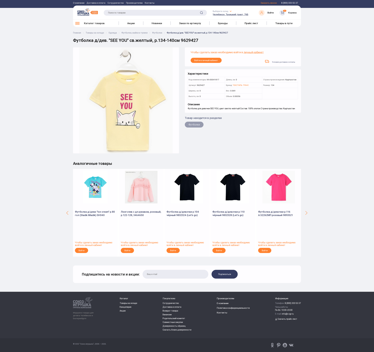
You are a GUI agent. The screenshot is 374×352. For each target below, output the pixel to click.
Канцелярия (125, 307)
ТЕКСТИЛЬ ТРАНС (241, 85)
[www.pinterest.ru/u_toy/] (272, 345)
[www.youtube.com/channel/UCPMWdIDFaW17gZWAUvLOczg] (285, 345)
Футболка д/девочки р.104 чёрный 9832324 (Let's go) (183, 213)
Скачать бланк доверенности (177, 330)
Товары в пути (283, 23)
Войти (81, 250)
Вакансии (167, 314)
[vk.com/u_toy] (291, 345)
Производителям (134, 3)
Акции (131, 23)
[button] (67, 213)
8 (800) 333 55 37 (293, 303)
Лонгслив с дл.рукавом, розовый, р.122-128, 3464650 (141, 213)
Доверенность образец (174, 326)
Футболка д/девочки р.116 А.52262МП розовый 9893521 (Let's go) (275, 213)
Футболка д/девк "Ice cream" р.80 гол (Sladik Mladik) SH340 (95, 213)
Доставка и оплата (96, 3)
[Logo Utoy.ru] (87, 12)
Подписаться (224, 274)
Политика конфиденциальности (233, 308)
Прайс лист (251, 23)
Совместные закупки (173, 322)
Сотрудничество (116, 3)
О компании (78, 3)
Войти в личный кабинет (206, 60)
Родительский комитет (174, 318)
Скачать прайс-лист (287, 319)
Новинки (157, 23)
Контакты (149, 3)
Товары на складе (128, 303)
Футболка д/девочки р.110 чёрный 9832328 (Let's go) (228, 213)
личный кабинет (254, 52)
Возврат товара (170, 311)
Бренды (223, 23)
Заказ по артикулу (190, 23)
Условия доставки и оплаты (283, 62)
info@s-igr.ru (288, 314)
